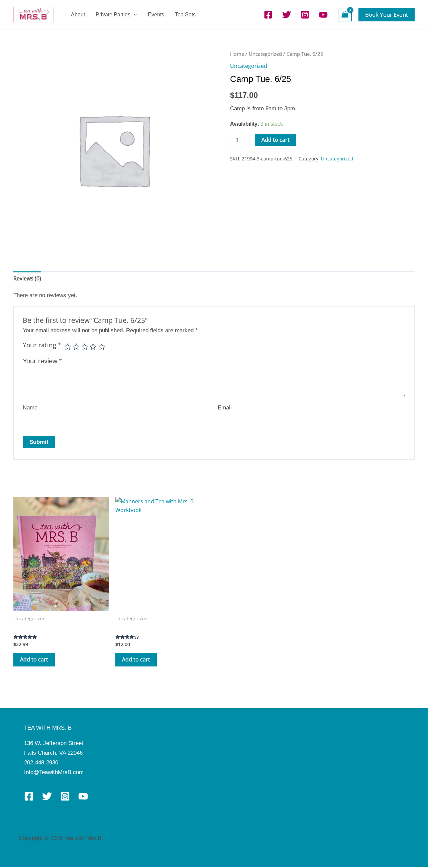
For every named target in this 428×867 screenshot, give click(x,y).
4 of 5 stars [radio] (93, 346)
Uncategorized (265, 53)
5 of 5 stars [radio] (101, 346)
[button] (133, 14)
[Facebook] (268, 14)
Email (225, 407)
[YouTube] (323, 14)
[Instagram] (305, 14)
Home (237, 53)
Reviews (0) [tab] (27, 278)
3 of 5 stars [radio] (84, 346)
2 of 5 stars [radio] (76, 346)
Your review (42, 361)
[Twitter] (286, 14)
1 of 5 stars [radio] (67, 346)
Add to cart (275, 139)
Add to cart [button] (34, 659)
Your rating (42, 345)
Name (30, 407)
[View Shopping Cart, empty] (345, 14)
